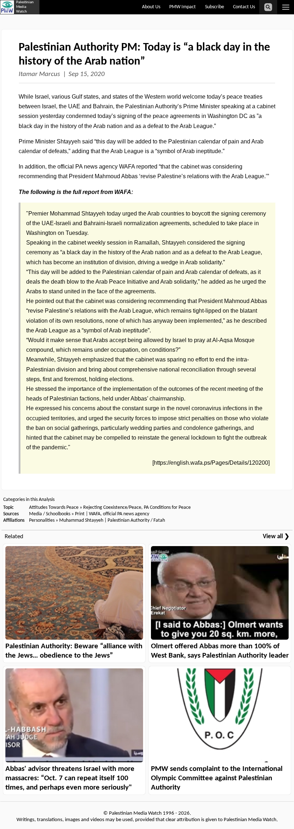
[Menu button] (285, 7)
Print (80, 514)
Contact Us (244, 7)
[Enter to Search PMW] (268, 7)
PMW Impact (182, 7)
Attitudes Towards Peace (54, 507)
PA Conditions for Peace (167, 507)
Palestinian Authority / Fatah (136, 520)
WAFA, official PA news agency (119, 514)
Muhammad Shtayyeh (81, 520)
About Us (151, 7)
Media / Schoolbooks (49, 514)
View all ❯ (276, 537)
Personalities (41, 520)
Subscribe (214, 7)
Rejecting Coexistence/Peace (112, 507)
